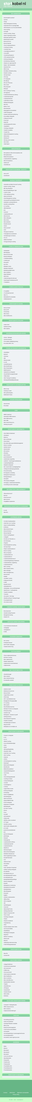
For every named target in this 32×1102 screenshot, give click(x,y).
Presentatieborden (8, 1066)
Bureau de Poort (7, 41)
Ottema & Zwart (7, 861)
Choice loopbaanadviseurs (9, 45)
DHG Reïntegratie (7, 796)
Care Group (6, 773)
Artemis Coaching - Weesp (9, 33)
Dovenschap (6, 311)
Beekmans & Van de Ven (9, 691)
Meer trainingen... (7, 570)
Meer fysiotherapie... (8, 366)
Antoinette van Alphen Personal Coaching (12, 184)
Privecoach (6, 120)
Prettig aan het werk (8, 118)
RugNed (5, 895)
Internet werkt (7, 449)
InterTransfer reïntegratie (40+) (10, 826)
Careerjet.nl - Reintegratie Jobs (10, 1004)
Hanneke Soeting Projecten (9, 613)
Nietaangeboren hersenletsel (10, 110)
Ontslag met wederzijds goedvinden (11, 468)
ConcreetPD (6, 53)
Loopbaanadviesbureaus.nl (9, 558)
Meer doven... (7, 313)
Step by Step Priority (8, 909)
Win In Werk (6, 142)
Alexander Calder (7, 751)
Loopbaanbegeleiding (8, 463)
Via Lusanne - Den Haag (9, 596)
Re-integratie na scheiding (9, 472)
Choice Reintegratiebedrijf (9, 776)
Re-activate (6, 405)
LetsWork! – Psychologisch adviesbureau (12, 461)
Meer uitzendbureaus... (9, 980)
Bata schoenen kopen (8, 529)
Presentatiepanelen (8, 1068)
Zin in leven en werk (8, 602)
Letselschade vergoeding (9, 459)
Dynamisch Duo (7, 67)
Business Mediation (8, 256)
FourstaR (6, 814)
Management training (8, 615)
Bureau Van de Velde (8, 254)
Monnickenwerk (7, 108)
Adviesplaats (6, 250)
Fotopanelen (6, 1060)
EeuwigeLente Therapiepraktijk (10, 701)
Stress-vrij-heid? (7, 227)
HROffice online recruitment (10, 820)
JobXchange (6, 836)
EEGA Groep (6, 69)
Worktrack (6, 995)
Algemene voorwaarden (23, 1092)
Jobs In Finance (7, 455)
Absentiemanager (7, 674)
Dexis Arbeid (6, 441)
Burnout (5, 495)
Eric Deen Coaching (8, 808)
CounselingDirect (7, 784)
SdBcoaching (6, 899)
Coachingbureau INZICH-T (9, 51)
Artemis (5, 759)
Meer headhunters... (8, 976)
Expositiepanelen (7, 1058)
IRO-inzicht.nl (6, 451)
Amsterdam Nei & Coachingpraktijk (11, 25)
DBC (5, 358)
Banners (5, 1048)
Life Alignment (7, 92)
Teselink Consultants (8, 130)
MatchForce (6, 847)
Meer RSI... (6, 953)
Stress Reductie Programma (10, 718)
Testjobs (6, 984)
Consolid (6, 782)
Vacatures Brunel (7, 992)
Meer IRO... (6, 104)
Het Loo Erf (6, 173)
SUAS (5, 229)
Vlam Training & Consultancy (10, 378)
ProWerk (6, 865)
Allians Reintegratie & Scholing (10, 23)
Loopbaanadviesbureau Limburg (11, 94)
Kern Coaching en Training (9, 90)
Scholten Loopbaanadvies (9, 897)
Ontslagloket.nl (7, 629)
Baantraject (6, 763)
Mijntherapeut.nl (7, 370)
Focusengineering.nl (8, 600)
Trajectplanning (7, 922)
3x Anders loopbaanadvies (9, 521)
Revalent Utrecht (7, 224)
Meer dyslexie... (7, 328)
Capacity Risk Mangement (9, 771)
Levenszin (6, 212)
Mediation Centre (7, 266)
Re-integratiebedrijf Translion (10, 875)
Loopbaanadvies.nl (8, 556)
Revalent (5, 883)
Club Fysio (6, 356)
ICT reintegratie (7, 78)
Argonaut (6, 757)
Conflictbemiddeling (8, 258)
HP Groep (6, 77)
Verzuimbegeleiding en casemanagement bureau (14, 1033)
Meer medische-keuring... (9, 678)
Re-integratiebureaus (8, 877)
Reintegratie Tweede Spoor (9, 474)
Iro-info (5, 362)
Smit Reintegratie (7, 905)
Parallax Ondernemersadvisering (11, 114)
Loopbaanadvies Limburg (9, 842)
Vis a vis (5, 237)
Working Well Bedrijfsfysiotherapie (11, 380)
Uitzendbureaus (7, 986)
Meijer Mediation (7, 274)
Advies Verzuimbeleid (8, 1021)
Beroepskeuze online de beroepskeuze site (13, 152)
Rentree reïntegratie (8, 881)
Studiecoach (6, 162)
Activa (5, 745)
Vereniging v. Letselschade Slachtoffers (12, 482)
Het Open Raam (7, 75)
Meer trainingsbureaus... (9, 572)
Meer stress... (6, 220)
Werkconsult (6, 938)
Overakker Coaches (8, 578)
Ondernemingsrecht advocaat (10, 278)
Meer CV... (6, 295)
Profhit (5, 582)
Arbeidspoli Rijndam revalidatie (10, 1023)
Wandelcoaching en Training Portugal (12, 598)
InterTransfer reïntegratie (9, 644)
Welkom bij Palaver (8, 239)
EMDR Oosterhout (7, 414)
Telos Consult (7, 915)
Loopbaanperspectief (8, 96)
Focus (5, 812)
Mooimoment (7, 403)
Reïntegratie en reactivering (9, 885)
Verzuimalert (6, 1031)
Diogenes (6, 543)
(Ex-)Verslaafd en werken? (9, 17)
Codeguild (6, 537)
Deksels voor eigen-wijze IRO (10, 63)
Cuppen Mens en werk (8, 788)
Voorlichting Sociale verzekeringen (11, 484)
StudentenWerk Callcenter (9, 982)
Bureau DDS (6, 309)
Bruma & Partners (7, 531)
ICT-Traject (6, 822)
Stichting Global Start (8, 911)
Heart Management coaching (10, 198)
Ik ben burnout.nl (7, 497)
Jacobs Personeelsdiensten (9, 830)
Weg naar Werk (7, 724)
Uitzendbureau (7, 164)
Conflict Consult (7, 192)
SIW (4, 903)
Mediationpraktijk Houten (9, 270)
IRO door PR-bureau (8, 82)
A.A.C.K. (5, 739)
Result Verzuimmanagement (10, 1027)
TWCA (5, 924)
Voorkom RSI (6, 955)
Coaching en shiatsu (8, 778)
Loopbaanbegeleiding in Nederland (11, 560)
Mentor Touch (7, 106)
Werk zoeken (6, 994)
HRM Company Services (9, 1006)
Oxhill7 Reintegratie (8, 112)
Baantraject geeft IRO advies (10, 37)
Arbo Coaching (7, 755)
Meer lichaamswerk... (8, 368)
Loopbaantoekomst (8, 98)
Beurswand (6, 1054)
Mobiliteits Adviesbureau (9, 853)
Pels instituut (6, 863)
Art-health (6, 31)
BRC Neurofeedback (8, 188)
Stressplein (6, 478)
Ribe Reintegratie (7, 891)
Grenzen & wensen (8, 339)
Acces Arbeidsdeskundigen (9, 743)
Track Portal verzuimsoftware (10, 1029)
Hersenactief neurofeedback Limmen (11, 200)
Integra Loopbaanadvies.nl (9, 548)
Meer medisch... (7, 676)
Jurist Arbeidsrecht (8, 457)
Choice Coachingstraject (9, 535)
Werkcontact (6, 136)
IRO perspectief (7, 86)
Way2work (6, 934)
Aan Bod (6, 19)
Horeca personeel (8, 972)
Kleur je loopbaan (7, 552)
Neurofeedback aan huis (9, 706)
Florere (5, 810)
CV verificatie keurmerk (9, 293)
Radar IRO (6, 122)
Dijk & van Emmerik (8, 196)
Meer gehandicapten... (8, 392)
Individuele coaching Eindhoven (10, 202)
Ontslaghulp (6, 627)
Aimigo (5, 21)
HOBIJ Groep (6, 970)
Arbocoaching (7, 29)
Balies (5, 1046)
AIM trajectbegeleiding (8, 749)
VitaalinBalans (7, 930)
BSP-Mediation (7, 252)
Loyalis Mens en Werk (8, 100)
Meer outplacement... (8, 659)
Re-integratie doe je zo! (9, 873)
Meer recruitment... (8, 978)
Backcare (6, 354)
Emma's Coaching (7, 445)
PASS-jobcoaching (7, 710)
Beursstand (6, 1050)
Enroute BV (6, 262)
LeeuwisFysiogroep (8, 364)
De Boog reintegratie (8, 59)
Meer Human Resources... (9, 422)
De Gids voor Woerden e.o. (9, 539)
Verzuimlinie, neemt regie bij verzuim (11, 1037)
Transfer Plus (6, 132)
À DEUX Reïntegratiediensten (10, 944)
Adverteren (12, 1092)
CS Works (6, 786)
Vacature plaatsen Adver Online (10, 926)
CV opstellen (6, 291)
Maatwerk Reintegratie (8, 102)
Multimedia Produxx (8, 394)
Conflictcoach (7, 260)
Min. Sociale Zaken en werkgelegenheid (12, 467)
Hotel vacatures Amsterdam (10, 974)
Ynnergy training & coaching (10, 241)
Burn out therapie (7, 439)
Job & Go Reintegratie (8, 834)
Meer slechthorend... (8, 315)
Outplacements (7, 665)
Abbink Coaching (7, 741)
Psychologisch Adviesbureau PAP (11, 280)
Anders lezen (6, 324)
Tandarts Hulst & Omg (8, 646)
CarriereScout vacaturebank (10, 966)
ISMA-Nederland (7, 208)
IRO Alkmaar (6, 80)
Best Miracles (6, 767)
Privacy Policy (16, 1094)
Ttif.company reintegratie (9, 480)
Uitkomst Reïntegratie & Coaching (11, 134)
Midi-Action (6, 276)
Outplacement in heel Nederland (11, 663)
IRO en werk (6, 84)
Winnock (5, 940)
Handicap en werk (7, 390)
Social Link (6, 907)
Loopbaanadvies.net (8, 214)
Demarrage (6, 697)
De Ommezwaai (7, 541)
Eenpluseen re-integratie (9, 804)
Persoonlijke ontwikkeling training (11, 341)
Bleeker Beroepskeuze (8, 156)
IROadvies (6, 453)
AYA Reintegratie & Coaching (10, 761)
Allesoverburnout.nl (8, 493)
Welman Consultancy (8, 936)
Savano (5, 226)
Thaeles (5, 918)
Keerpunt (6, 838)
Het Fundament (7, 816)
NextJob (5, 576)
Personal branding (8, 470)
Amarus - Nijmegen (8, 337)
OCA (5, 859)
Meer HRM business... (8, 418)
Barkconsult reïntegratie (9, 765)
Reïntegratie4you (7, 889)
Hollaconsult (6, 818)
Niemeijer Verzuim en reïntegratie (11, 708)
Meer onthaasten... (8, 218)
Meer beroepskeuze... (8, 160)
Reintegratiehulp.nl (8, 476)
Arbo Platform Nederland (9, 433)
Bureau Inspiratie (7, 43)
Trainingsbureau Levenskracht (10, 233)
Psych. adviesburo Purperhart (10, 867)
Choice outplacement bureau (10, 655)
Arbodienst (6, 435)
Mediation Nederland (8, 268)
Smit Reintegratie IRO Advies (10, 124)
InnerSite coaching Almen (9, 204)
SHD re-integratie (7, 901)
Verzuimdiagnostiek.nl (8, 1035)
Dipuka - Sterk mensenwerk (9, 65)
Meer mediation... (7, 272)
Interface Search (7, 447)
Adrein (5, 747)
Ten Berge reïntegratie (8, 128)
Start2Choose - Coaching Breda (10, 590)
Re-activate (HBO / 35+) (9, 343)
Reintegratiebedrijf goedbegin (10, 879)
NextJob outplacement (8, 661)
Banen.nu (6, 437)
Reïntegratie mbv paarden (9, 887)
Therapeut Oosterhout (8, 231)
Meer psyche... (7, 704)
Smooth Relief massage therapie (10, 374)
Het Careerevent (7, 968)
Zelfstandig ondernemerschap (10, 942)
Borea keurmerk (7, 611)
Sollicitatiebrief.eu (7, 586)
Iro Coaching (6, 206)
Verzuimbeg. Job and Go (9, 1019)
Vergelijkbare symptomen (9, 501)
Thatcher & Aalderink (8, 920)
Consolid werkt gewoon (9, 55)
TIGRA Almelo (7, 376)
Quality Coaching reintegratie (10, 869)
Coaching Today (7, 49)
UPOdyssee (6, 988)
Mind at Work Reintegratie (9, 851)
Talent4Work (6, 126)
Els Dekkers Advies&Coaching (10, 71)
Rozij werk (6, 893)
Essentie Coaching (7, 73)
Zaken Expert (6, 144)
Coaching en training (8, 47)
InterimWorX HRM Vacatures (10, 416)
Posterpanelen (7, 1064)
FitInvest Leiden (7, 360)
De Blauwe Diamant (8, 642)
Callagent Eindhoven (8, 964)
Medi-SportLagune (8, 849)
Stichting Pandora (7, 716)
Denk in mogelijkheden (8, 794)
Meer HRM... (6, 420)
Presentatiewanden (8, 1070)
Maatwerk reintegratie (8, 465)
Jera (5, 210)
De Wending (6, 792)
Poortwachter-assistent (9, 680)
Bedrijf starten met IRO (8, 39)
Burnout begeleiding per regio (10, 190)
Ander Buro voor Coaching (9, 523)
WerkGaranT (6, 138)
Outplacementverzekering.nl (10, 1010)
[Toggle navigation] (2, 9)
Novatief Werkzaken (8, 857)
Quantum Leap (7, 712)
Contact (5, 1092)
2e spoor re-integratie (8, 735)
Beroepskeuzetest (8, 154)
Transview (6, 594)
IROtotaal (6, 88)
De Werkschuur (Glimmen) (9, 61)
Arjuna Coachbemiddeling (9, 525)
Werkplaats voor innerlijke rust (10, 726)
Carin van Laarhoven (8, 1056)
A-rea (5, 737)
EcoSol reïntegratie (8, 802)
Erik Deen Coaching (8, 657)
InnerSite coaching (8, 824)
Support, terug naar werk (9, 913)
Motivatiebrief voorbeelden (9, 297)
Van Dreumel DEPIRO (8, 928)
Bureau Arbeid (7, 307)
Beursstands (6, 1052)
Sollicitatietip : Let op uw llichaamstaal (12, 588)
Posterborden (7, 1062)
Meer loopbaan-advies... (9, 568)
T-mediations (6, 282)
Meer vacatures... (7, 1008)
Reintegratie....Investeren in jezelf (11, 714)
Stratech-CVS (6, 617)
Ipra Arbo (6, 264)
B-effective (6, 527)
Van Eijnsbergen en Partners (10, 235)
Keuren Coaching (7, 550)
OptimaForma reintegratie (9, 372)
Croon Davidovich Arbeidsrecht (10, 625)
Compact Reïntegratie (8, 780)
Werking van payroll (8, 424)
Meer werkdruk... (7, 222)
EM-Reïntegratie (7, 806)
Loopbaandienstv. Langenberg (10, 158)
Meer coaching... (7, 566)
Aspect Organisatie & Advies (10, 35)
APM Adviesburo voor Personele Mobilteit (13, 27)
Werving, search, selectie (9, 140)
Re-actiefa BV (6, 871)
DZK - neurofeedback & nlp (9, 699)
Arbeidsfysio (6, 352)
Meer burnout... (7, 216)
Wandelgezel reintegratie (9, 932)
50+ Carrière (6, 640)
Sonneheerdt (6, 175)
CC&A (5, 775)
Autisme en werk (7, 689)
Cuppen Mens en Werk (8, 695)
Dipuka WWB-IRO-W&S (8, 800)
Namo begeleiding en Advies (10, 855)
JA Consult (6, 828)
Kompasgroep (7, 840)
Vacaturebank (7, 990)
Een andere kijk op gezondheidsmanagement (13, 443)
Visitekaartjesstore (8, 299)
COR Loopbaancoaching (9, 57)
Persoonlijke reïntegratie (9, 116)
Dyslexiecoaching (7, 326)
